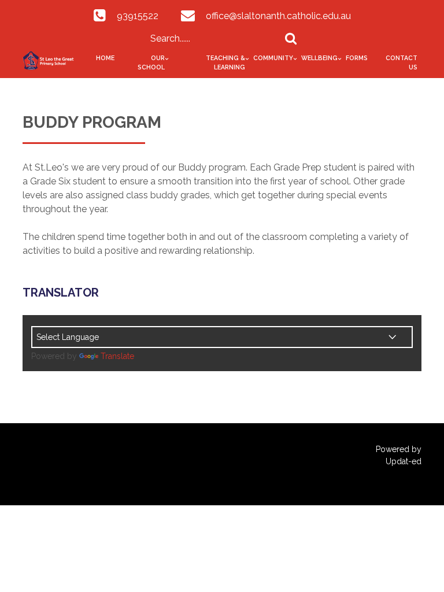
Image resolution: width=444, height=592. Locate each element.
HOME (105, 57)
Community (273, 57)
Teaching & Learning (225, 62)
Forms (357, 57)
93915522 (137, 15)
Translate (117, 356)
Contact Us (401, 62)
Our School (151, 62)
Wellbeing (319, 57)
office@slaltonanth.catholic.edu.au (278, 15)
